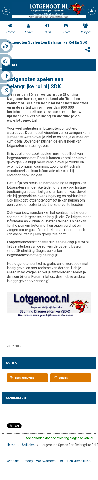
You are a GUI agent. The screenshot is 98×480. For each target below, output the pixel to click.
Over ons (13, 461)
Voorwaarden (46, 461)
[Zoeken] (6, 10)
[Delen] (87, 49)
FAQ (61, 461)
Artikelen (28, 445)
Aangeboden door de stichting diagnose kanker (59, 438)
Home (11, 445)
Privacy (28, 461)
